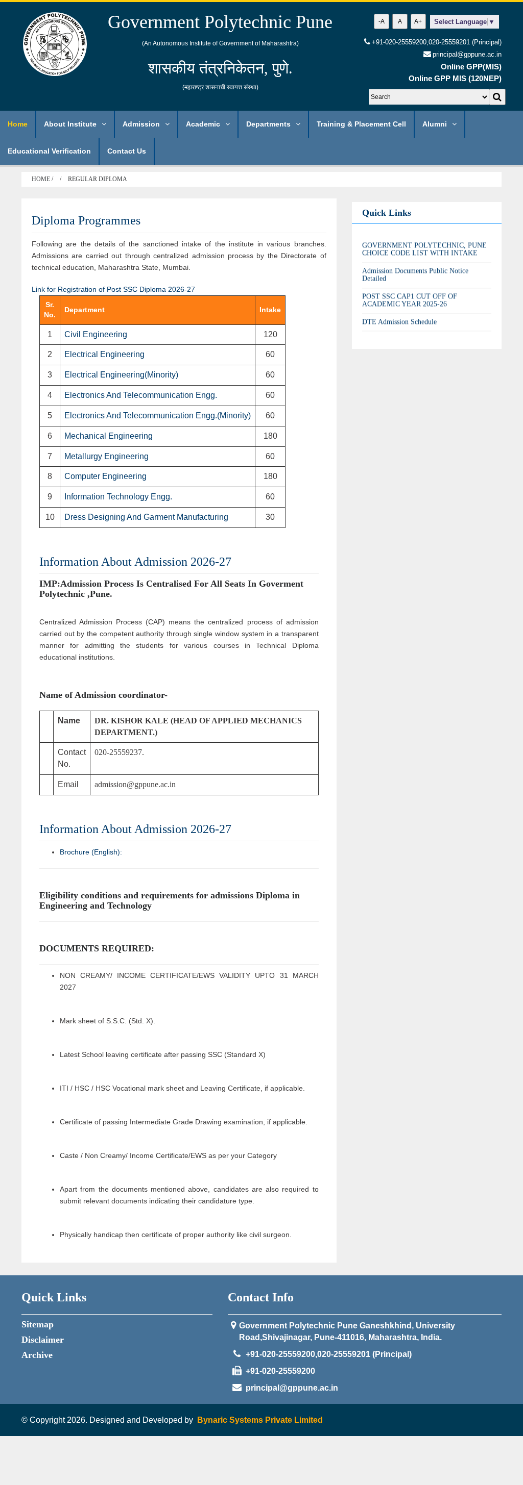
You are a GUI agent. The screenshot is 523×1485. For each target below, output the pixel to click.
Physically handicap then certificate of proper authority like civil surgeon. (176, 1234)
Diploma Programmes (86, 220)
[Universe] (55, 43)
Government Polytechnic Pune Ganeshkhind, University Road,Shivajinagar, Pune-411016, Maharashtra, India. (347, 1331)
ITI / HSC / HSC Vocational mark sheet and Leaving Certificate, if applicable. (182, 1088)
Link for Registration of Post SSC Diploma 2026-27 (113, 289)
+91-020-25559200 (280, 1371)
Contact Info (261, 1297)
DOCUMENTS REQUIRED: (96, 948)
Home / (43, 179)
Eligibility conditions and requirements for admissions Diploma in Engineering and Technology (169, 900)
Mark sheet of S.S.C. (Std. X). (107, 1021)
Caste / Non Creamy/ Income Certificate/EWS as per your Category (168, 1155)
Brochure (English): (91, 852)
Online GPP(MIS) (471, 66)
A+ (418, 21)
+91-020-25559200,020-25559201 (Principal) (437, 42)
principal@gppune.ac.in (292, 1387)
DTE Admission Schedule (399, 314)
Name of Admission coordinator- (103, 695)
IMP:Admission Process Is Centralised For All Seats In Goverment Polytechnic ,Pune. (171, 588)
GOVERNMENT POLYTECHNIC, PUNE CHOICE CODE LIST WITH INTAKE (424, 241)
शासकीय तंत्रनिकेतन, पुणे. (220, 68)
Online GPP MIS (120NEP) (455, 78)
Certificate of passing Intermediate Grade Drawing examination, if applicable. (183, 1122)
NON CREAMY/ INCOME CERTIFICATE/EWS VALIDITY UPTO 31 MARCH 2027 (189, 981)
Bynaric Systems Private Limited (260, 1420)
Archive (37, 1355)
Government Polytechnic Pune (220, 22)
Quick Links (386, 213)
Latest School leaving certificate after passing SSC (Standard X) (163, 1054)
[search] (497, 97)
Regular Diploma (97, 179)
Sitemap (37, 1324)
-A (381, 21)
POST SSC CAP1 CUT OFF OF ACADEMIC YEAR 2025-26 (409, 292)
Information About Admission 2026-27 (135, 561)
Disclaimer (42, 1340)
